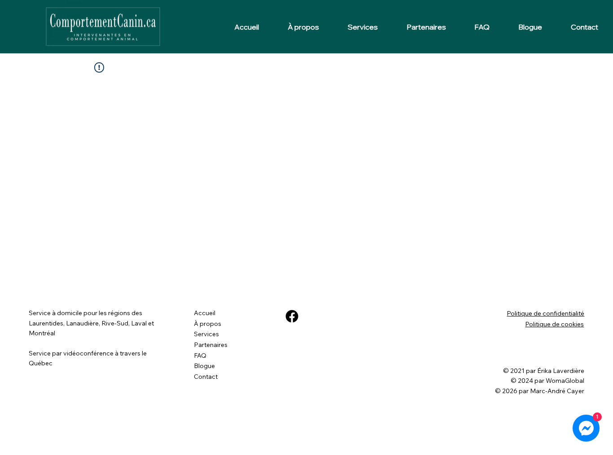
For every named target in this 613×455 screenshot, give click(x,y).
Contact (206, 377)
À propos (207, 324)
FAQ (200, 355)
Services (206, 334)
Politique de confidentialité (545, 313)
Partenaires (211, 345)
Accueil (204, 313)
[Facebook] (292, 316)
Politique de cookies (554, 324)
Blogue (204, 366)
